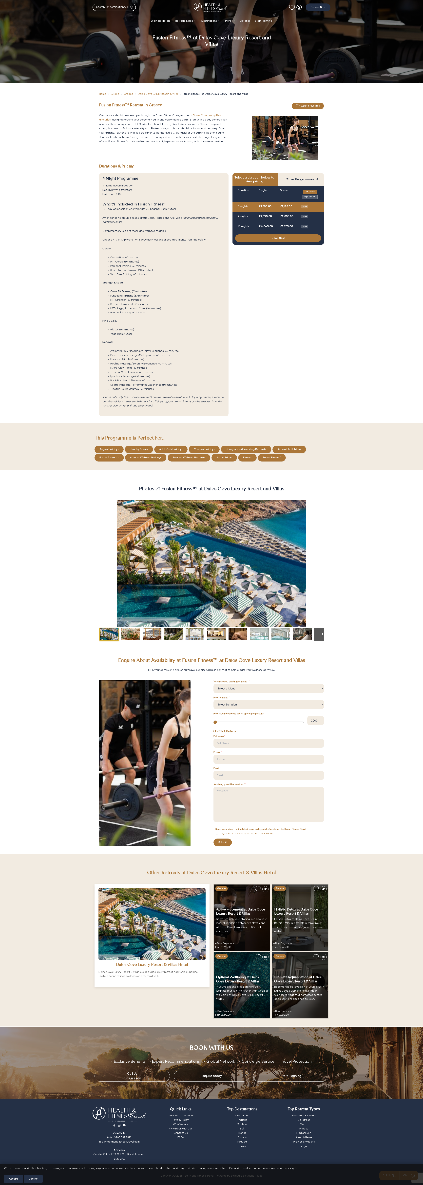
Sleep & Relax (303, 1137)
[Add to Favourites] (257, 889)
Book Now (278, 238)
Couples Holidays (204, 449)
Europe (115, 94)
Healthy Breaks (139, 449)
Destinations (209, 21)
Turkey (242, 1146)
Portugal (242, 1142)
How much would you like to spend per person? (238, 714)
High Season (309, 197)
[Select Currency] (299, 6)
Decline (33, 1179)
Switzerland (242, 1115)
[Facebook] (114, 1125)
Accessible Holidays (289, 449)
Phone (217, 752)
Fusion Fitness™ (272, 457)
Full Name (219, 736)
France (242, 1133)
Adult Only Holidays (171, 449)
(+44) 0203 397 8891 (119, 1137)
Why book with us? (180, 1128)
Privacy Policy (181, 1120)
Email (216, 768)
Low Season (310, 192)
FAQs (180, 1137)
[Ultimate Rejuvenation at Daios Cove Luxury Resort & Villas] (300, 985)
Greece (128, 94)
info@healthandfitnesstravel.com (119, 1142)
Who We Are (180, 1124)
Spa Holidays (224, 457)
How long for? (221, 698)
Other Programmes (302, 179)
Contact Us (181, 1133)
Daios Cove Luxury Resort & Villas (158, 94)
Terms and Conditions (180, 1115)
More (228, 21)
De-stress (304, 1120)
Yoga (304, 1146)
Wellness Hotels (160, 21)
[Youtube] (124, 1125)
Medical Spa (303, 1133)
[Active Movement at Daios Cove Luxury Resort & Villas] (242, 917)
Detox (304, 1124)
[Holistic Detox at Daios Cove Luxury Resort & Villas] (300, 917)
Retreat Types (184, 21)
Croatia (242, 1137)
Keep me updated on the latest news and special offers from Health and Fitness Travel (260, 829)
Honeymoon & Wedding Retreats (246, 449)
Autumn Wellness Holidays (145, 457)
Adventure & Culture (303, 1115)
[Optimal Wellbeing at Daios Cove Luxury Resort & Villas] (242, 985)
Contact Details (224, 731)
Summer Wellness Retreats (189, 457)
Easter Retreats (109, 457)
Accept (13, 1179)
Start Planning (263, 21)
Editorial (245, 21)
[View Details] (265, 889)
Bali (242, 1128)
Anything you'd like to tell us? (229, 784)
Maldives (242, 1124)
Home (102, 94)
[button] (318, 7)
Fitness (247, 457)
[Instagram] (119, 1125)
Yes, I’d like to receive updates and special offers (246, 833)
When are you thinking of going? (231, 682)
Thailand (242, 1120)
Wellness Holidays (304, 1142)
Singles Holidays (109, 449)
